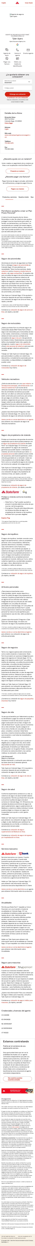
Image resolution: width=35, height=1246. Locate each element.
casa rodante (26, 383)
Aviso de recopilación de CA (25, 1236)
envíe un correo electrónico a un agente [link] (20, 419)
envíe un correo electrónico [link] (16, 889)
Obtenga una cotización (18, 94)
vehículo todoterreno (8, 387)
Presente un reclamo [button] (17, 171)
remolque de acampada (9, 385)
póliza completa (15, 1127)
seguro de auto (16, 338)
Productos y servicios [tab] (9, 197)
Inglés (6, 129)
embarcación (25, 385)
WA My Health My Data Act (8, 1236)
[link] (28, 52)
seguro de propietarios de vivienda (14, 443)
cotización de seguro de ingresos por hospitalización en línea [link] (16, 836)
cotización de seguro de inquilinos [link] (21, 573)
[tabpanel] (17, 131)
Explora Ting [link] (5, 518)
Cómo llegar (9, 123)
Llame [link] (3, 419)
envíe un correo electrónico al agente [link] (19, 632)
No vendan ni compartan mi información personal (13, 1238)
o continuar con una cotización (17, 97)
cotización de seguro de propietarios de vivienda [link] (13, 486)
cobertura (4, 271)
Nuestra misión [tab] (24, 197)
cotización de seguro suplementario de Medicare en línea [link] (13, 831)
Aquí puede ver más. (8, 764)
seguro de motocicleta (23, 344)
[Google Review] (17, 44)
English (4, 3)
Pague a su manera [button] (17, 189)
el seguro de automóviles (20, 265)
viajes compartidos (16, 273)
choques (16, 271)
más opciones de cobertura (15, 346)
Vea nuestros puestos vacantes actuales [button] (15, 1079)
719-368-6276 (9, 143)
